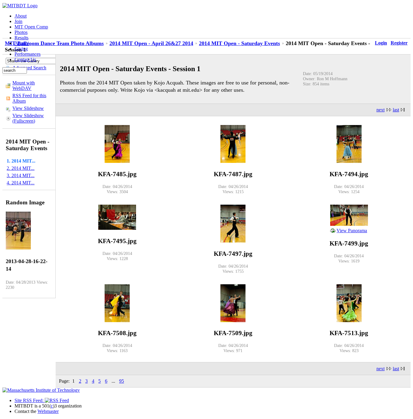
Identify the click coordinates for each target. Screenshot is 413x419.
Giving (21, 48)
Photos (21, 32)
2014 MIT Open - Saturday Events (239, 43)
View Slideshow (28, 108)
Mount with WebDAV (23, 85)
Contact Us (25, 59)
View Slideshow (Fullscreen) (28, 118)
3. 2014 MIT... (20, 175)
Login (381, 42)
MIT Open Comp (31, 26)
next (380, 109)
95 (121, 381)
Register (399, 42)
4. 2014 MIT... (20, 182)
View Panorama (352, 230)
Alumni (22, 43)
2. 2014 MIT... (20, 168)
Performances (28, 54)
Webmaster (48, 411)
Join (18, 21)
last (396, 109)
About (21, 15)
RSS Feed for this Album (29, 98)
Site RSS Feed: (30, 400)
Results (21, 37)
